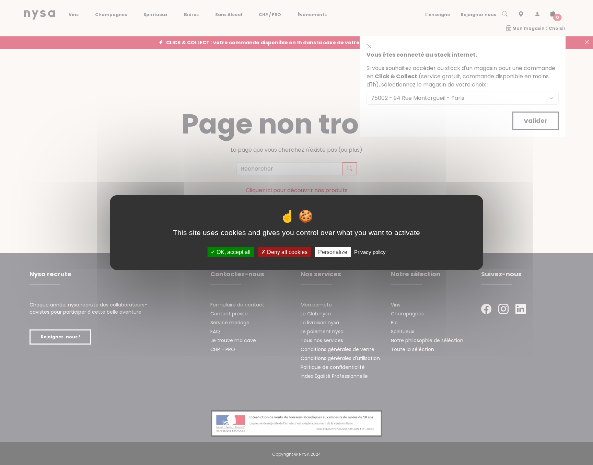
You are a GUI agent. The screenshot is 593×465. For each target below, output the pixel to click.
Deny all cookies (286, 252)
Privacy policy (370, 252)
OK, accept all (233, 252)
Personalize (332, 252)
